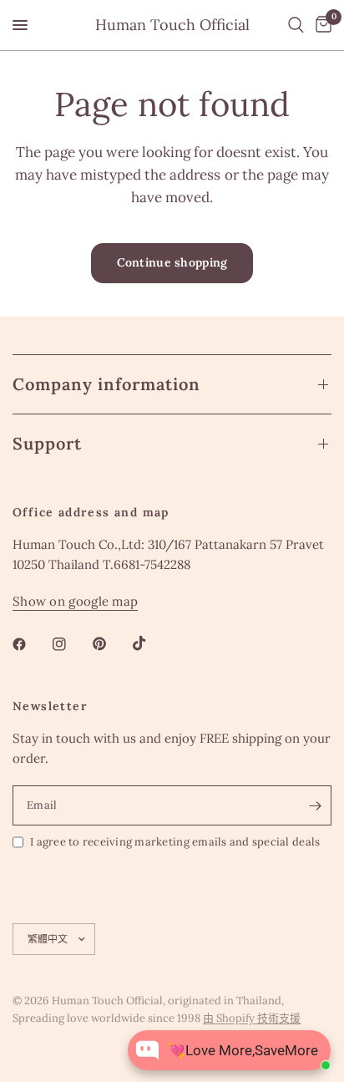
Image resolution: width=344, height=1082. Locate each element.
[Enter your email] (314, 805)
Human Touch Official (172, 25)
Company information (106, 383)
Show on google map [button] (75, 601)
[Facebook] (31, 644)
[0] (320, 25)
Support (47, 443)
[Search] (296, 25)
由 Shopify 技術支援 (252, 1018)
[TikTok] (151, 643)
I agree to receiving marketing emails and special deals (175, 842)
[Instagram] (71, 644)
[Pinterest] (111, 644)
